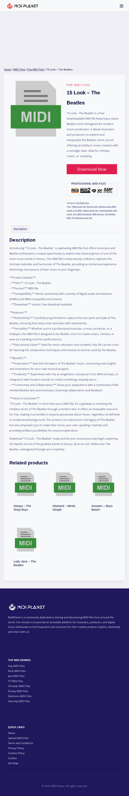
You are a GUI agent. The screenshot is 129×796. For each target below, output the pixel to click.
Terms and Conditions (20, 743)
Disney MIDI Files (18, 691)
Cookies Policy (16, 753)
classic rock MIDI (74, 210)
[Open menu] (121, 6)
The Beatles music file (82, 218)
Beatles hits (92, 206)
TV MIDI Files (15, 681)
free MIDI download (82, 214)
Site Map (13, 763)
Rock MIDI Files (17, 671)
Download (27, 508)
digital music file (90, 210)
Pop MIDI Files (78, 85)
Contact (12, 758)
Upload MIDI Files (18, 738)
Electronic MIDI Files (19, 696)
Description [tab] (20, 229)
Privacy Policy (16, 748)
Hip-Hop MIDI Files (19, 701)
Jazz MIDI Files (16, 676)
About (11, 733)
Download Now (91, 169)
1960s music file (79, 206)
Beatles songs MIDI (107, 206)
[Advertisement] (64, 37)
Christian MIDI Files (19, 686)
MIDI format (98, 214)
